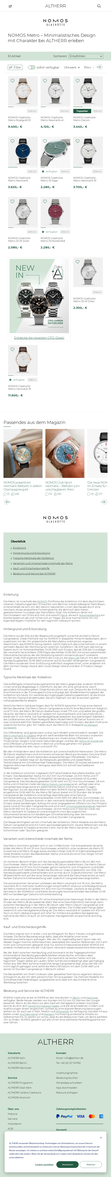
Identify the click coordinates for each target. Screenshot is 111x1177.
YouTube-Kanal (29, 1014)
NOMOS (42, 601)
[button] (91, 6)
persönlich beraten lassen (44, 1006)
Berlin (76, 997)
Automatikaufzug (89, 615)
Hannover (92, 997)
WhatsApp (62, 1011)
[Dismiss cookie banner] (101, 1138)
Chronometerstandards (80, 806)
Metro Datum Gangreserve (57, 784)
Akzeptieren (67, 1164)
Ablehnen (90, 1164)
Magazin (49, 1014)
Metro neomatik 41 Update (19, 735)
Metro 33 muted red (91, 741)
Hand (63, 615)
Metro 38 (73, 658)
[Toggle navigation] (11, 6)
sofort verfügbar (48, 67)
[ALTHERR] (55, 5)
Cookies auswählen (44, 1164)
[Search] (99, 6)
